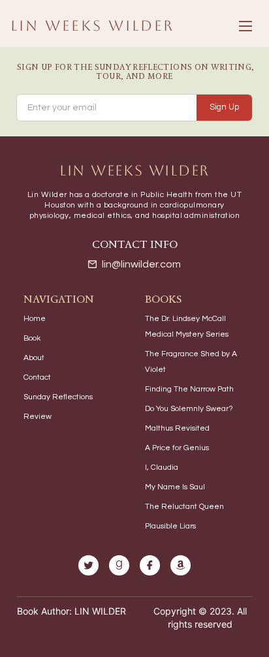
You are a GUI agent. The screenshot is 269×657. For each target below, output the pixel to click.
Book (32, 338)
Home (35, 318)
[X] (88, 565)
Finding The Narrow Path (189, 389)
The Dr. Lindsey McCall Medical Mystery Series (187, 326)
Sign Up (224, 107)
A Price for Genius (177, 448)
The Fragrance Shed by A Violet (191, 362)
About (34, 358)
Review (38, 416)
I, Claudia (161, 467)
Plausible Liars (170, 526)
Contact (37, 377)
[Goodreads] (119, 565)
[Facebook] (150, 565)
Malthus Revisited (177, 428)
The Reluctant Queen (184, 506)
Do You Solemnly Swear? (189, 409)
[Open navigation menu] (245, 26)
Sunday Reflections (58, 397)
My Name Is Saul (175, 487)
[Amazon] (180, 565)
